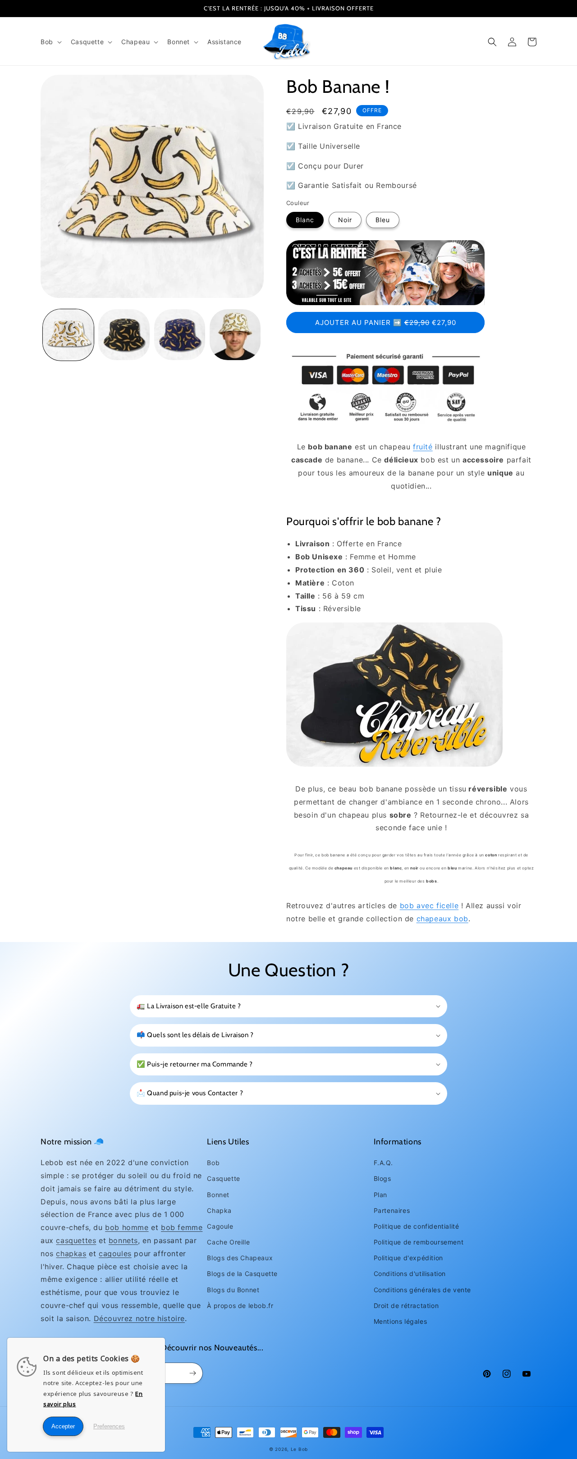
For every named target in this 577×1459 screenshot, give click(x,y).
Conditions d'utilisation (410, 1273)
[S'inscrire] (192, 1373)
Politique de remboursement (419, 1242)
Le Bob (299, 1449)
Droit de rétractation (406, 1305)
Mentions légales (400, 1321)
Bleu (383, 220)
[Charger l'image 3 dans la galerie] (179, 334)
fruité (423, 446)
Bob (213, 1162)
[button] (50, 41)
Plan (380, 1194)
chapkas (71, 1253)
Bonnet (218, 1194)
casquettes (76, 1240)
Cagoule (220, 1226)
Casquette (223, 1178)
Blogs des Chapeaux (240, 1258)
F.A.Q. (383, 1162)
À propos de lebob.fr (240, 1305)
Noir (345, 220)
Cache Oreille (228, 1242)
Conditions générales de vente (422, 1290)
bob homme (126, 1227)
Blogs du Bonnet (233, 1290)
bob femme (181, 1227)
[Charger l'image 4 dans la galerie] (235, 334)
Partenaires (392, 1210)
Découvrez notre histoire (139, 1318)
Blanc (305, 220)
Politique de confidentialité (416, 1226)
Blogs (382, 1178)
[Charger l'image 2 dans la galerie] (123, 334)
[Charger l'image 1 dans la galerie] (68, 334)
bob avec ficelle (429, 905)
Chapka (219, 1210)
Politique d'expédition (408, 1258)
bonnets (123, 1240)
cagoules (115, 1253)
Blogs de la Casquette (242, 1273)
